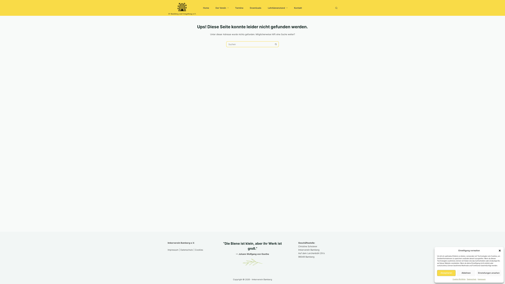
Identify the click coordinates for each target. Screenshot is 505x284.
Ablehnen (466, 273)
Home (206, 8)
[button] (499, 250)
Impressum (482, 279)
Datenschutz (471, 279)
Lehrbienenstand (276, 8)
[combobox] (249, 44)
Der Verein (221, 8)
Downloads (255, 8)
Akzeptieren (446, 273)
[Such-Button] (276, 44)
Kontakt (298, 8)
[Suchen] (336, 8)
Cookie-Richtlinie (459, 279)
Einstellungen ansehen (489, 273)
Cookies (199, 249)
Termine (239, 8)
